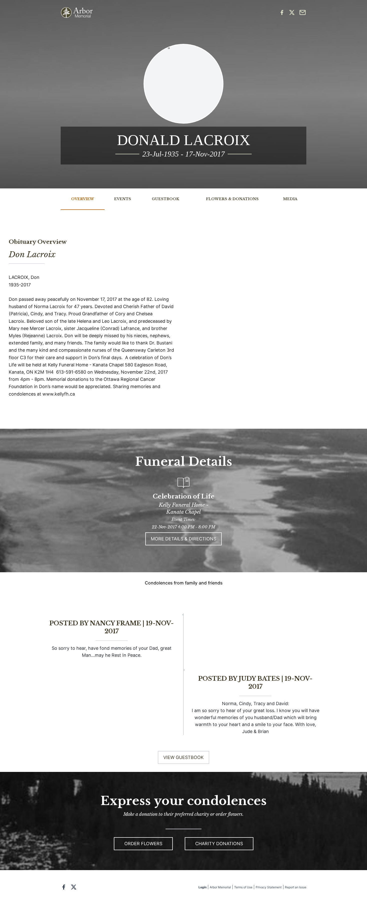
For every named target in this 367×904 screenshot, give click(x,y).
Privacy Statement (269, 887)
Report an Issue (295, 887)
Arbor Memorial (220, 887)
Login (202, 887)
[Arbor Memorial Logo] (77, 12)
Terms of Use (243, 887)
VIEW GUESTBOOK (183, 757)
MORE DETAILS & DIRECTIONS (183, 538)
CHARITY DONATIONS (219, 843)
